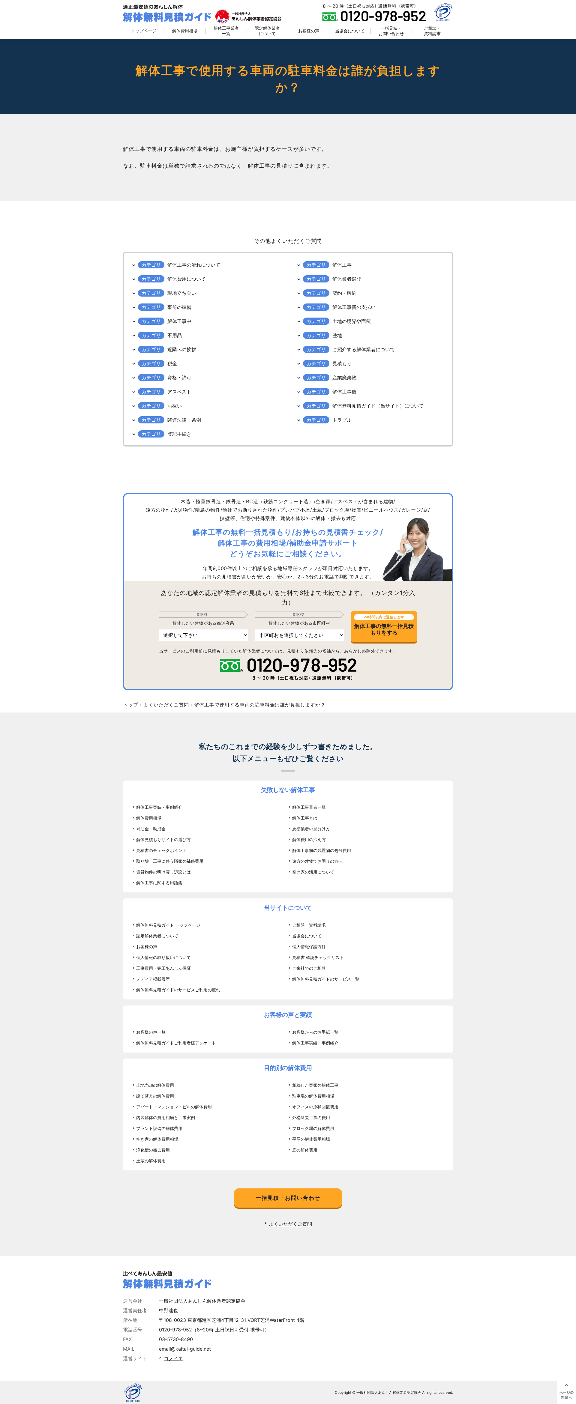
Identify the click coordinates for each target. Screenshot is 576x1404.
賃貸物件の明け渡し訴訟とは (163, 871)
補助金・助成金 (151, 828)
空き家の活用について (313, 871)
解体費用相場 (184, 30)
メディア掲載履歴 (153, 978)
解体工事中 (179, 321)
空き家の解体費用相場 (157, 1139)
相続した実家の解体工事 (315, 1085)
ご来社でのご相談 (309, 968)
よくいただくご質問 (290, 1224)
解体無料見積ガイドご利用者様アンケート (176, 1042)
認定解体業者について (267, 30)
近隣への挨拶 (181, 349)
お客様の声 (308, 30)
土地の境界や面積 (351, 321)
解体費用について (186, 279)
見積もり (342, 363)
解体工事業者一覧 (226, 30)
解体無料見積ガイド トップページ (168, 925)
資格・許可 (179, 378)
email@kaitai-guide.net (185, 1349)
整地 (337, 335)
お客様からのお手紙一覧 (315, 1032)
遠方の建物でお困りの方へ (317, 861)
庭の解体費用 (304, 1149)
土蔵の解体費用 (151, 1160)
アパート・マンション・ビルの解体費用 (174, 1106)
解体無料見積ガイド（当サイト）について (378, 406)
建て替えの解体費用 (155, 1095)
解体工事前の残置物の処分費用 (321, 850)
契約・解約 (344, 293)
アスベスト (179, 392)
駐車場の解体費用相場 (313, 1095)
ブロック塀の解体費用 (313, 1128)
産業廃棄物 (344, 378)
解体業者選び (346, 279)
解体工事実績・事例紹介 (159, 807)
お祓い (174, 406)
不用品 (174, 335)
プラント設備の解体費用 (159, 1128)
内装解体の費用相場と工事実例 (165, 1117)
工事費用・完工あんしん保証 (163, 968)
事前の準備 (179, 307)
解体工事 (342, 265)
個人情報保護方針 (309, 946)
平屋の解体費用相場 (311, 1139)
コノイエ (173, 1358)
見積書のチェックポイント (161, 850)
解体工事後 (344, 392)
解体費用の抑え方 (309, 839)
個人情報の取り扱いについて (163, 957)
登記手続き (179, 434)
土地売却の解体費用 (155, 1085)
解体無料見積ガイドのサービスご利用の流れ (178, 989)
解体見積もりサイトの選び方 (163, 839)
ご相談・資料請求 (432, 30)
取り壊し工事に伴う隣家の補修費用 (169, 861)
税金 (172, 363)
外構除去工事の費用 (311, 1117)
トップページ (143, 30)
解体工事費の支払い (354, 307)
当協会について (349, 30)
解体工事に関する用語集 (159, 882)
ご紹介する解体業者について (363, 349)
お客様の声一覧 (151, 1032)
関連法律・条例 (184, 420)
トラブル (342, 420)
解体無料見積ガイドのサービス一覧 (325, 978)
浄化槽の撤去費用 (153, 1149)
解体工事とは (304, 817)
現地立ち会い (181, 293)
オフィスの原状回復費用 (315, 1106)
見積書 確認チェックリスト (318, 957)
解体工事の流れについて (193, 265)
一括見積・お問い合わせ (391, 30)
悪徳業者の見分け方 (311, 828)
